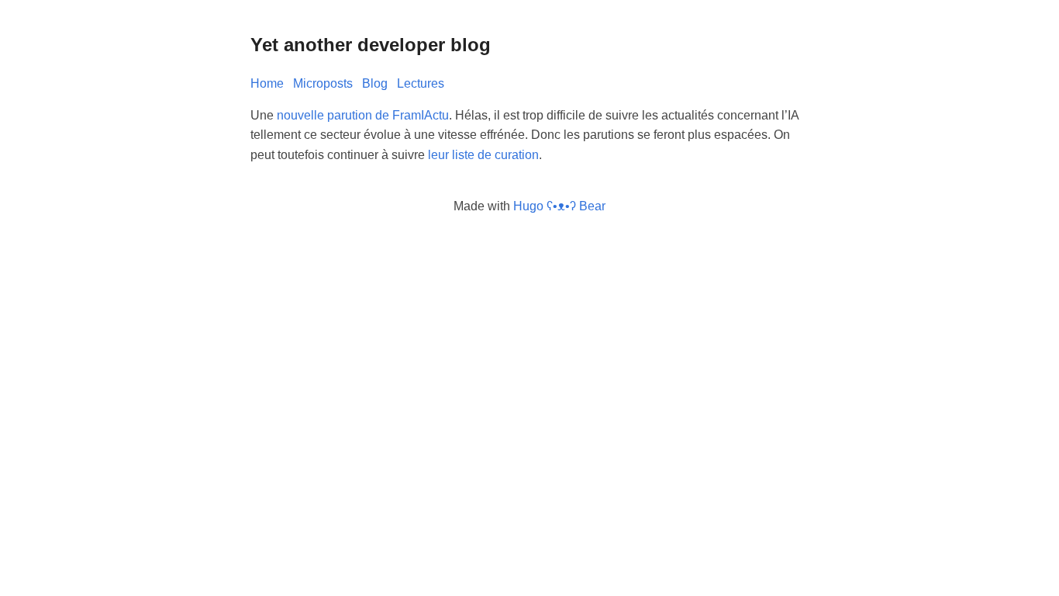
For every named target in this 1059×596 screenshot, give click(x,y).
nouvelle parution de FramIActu (363, 115)
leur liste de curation (483, 154)
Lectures (420, 83)
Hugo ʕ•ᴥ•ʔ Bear (559, 206)
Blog (375, 83)
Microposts (323, 83)
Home (267, 83)
